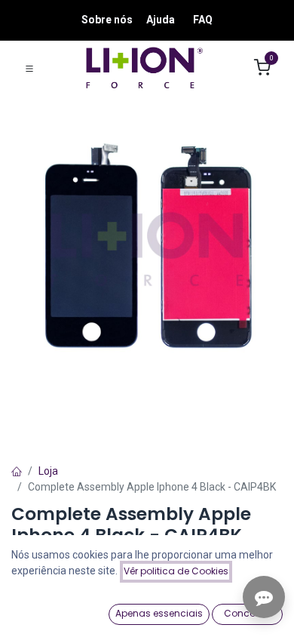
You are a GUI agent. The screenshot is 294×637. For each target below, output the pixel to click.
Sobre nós (107, 20)
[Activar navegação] (29, 68)
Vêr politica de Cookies (176, 571)
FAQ (203, 20)
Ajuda (160, 20)
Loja (48, 471)
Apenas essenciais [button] (159, 613)
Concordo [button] (247, 613)
